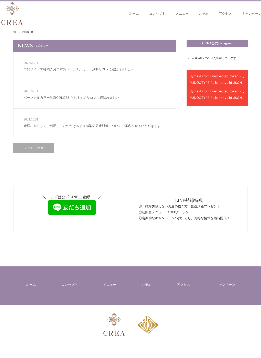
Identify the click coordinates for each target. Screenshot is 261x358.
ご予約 (204, 13)
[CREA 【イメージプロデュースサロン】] (12, 13)
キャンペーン (225, 284)
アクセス (225, 13)
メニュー (182, 13)
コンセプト (157, 13)
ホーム (134, 13)
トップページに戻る (33, 148)
